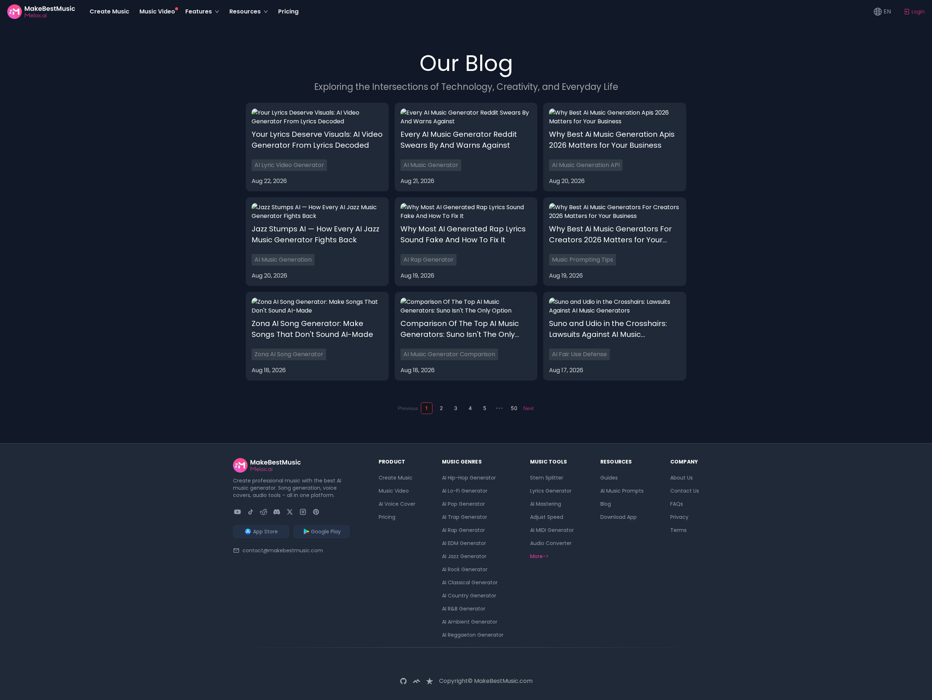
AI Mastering (545, 504)
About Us (681, 477)
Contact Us (684, 490)
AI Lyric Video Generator (289, 165)
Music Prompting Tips (582, 259)
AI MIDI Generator (552, 530)
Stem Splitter (546, 477)
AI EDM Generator (464, 543)
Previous (408, 408)
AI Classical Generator (470, 582)
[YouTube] (237, 512)
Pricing (387, 517)
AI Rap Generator (428, 259)
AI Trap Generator (464, 517)
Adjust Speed (546, 517)
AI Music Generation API (586, 165)
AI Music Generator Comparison (449, 354)
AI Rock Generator (464, 569)
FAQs (676, 504)
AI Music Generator (430, 165)
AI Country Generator (469, 595)
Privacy (679, 517)
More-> (539, 556)
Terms (678, 530)
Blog (605, 504)
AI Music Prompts (622, 490)
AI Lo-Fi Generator (464, 490)
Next (528, 408)
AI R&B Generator (463, 608)
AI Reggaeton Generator (472, 635)
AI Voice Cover (397, 504)
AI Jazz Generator (464, 556)
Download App (618, 517)
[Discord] (276, 512)
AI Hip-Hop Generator (469, 477)
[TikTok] (250, 512)
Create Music (395, 477)
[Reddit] (263, 512)
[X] (289, 512)
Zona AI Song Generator (288, 354)
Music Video (394, 490)
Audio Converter (551, 543)
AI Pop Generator (463, 504)
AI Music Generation (283, 259)
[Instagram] (303, 512)
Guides (609, 477)
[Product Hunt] (316, 512)
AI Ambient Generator (469, 621)
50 (514, 408)
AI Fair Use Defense (579, 354)
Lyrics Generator (551, 490)
